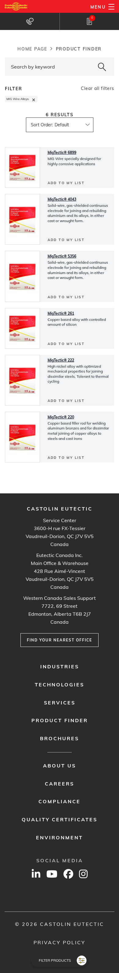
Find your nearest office (59, 640)
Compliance (59, 801)
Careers (59, 784)
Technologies (59, 684)
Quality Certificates (59, 819)
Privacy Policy (59, 942)
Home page (32, 49)
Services (59, 703)
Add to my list (66, 183)
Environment (59, 837)
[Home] (16, 6)
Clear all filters (97, 88)
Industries (59, 666)
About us (59, 766)
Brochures (59, 738)
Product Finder (59, 720)
